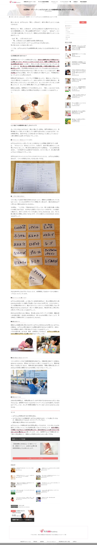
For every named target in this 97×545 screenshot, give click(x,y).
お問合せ (75, 541)
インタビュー (68, 35)
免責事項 (42, 541)
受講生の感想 (68, 37)
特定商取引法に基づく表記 (64, 541)
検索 (83, 22)
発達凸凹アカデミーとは (25, 541)
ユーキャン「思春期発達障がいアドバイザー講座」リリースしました (79, 88)
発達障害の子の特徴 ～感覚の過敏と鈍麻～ (48, 497)
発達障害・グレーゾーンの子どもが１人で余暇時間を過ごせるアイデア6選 (79, 47)
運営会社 (35, 541)
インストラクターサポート (70, 33)
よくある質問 (68, 31)
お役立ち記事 (21, 505)
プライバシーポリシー (51, 541)
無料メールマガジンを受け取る (36, 458)
